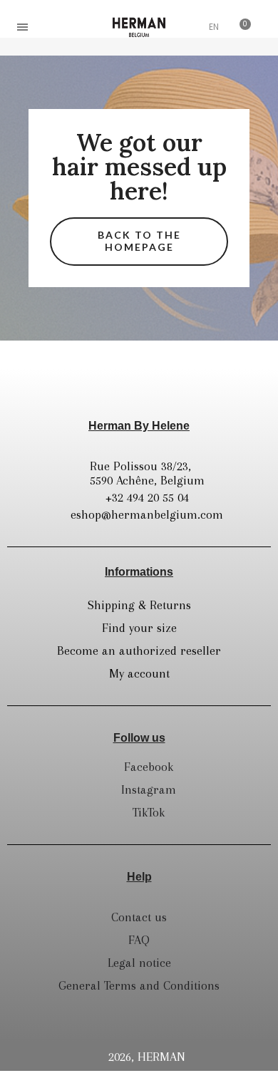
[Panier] (241, 27)
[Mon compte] (185, 28)
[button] (57, 27)
